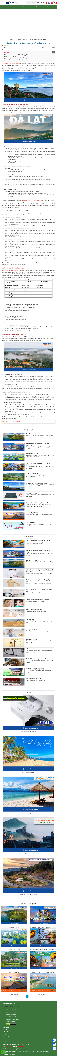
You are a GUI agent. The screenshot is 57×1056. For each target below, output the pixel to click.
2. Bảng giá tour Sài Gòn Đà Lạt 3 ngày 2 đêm (16, 57)
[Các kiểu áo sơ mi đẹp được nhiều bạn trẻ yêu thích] (13, 573)
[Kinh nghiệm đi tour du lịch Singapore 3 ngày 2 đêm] (13, 447)
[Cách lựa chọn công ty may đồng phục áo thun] (13, 583)
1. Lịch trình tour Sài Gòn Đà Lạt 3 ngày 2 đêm (17, 55)
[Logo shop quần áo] (13, 526)
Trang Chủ (12, 39)
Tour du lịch (6, 1036)
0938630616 (8, 1046)
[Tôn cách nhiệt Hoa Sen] (13, 682)
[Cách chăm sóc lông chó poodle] (13, 662)
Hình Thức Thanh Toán (12, 1016)
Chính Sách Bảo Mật (11, 1021)
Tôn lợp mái (6, 1038)
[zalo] (54, 1044)
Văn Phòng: (12, 1054)
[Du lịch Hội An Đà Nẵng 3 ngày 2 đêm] (13, 506)
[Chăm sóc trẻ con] (13, 642)
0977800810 (41, 3)
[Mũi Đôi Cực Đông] (13, 516)
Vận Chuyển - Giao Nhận (12, 1019)
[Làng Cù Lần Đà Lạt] (13, 477)
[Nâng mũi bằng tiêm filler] (13, 613)
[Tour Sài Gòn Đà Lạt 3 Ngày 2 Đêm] (13, 486)
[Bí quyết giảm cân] (13, 633)
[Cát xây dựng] (13, 623)
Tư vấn (4, 1041)
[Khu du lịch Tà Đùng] (13, 457)
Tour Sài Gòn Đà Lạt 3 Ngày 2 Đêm (38, 39)
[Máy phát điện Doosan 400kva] (13, 652)
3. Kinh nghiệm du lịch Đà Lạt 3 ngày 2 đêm (16, 59)
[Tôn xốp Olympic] (13, 496)
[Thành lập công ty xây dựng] (13, 672)
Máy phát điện (6, 1034)
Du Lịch (25, 39)
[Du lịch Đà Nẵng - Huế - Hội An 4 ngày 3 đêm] (13, 467)
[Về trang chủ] (12, 2)
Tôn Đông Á (6, 1031)
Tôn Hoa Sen (6, 1029)
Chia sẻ (3, 47)
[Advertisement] (28, 27)
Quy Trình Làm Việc (11, 1012)
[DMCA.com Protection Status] (11, 1024)
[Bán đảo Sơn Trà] (13, 437)
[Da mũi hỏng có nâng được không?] (13, 603)
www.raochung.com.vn (12, 1006)
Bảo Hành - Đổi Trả (11, 1014)
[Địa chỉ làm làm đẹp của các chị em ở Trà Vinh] (13, 593)
